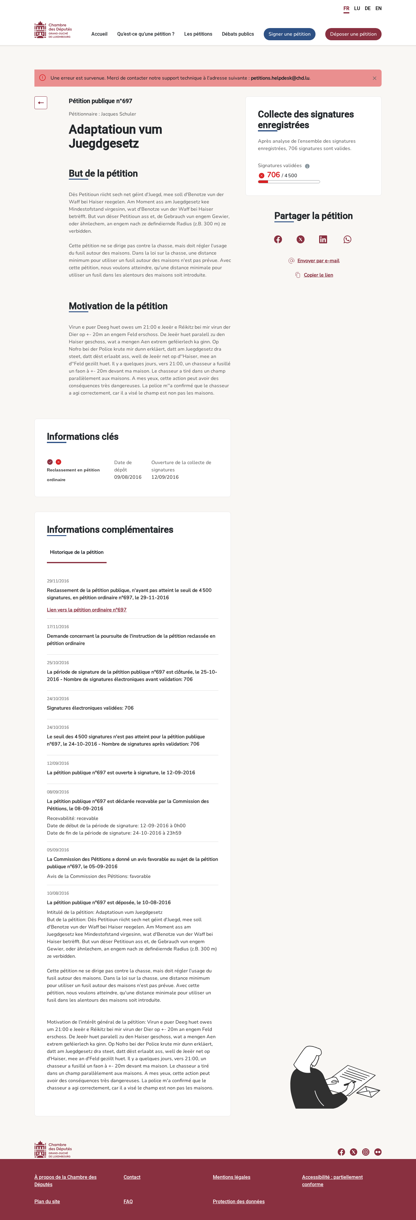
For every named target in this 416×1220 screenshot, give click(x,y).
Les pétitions (198, 34)
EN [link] (378, 8)
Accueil (99, 34)
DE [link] (368, 8)
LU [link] (357, 8)
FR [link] (346, 8)
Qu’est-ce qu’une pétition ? (146, 34)
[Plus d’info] (307, 165)
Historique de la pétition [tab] (77, 552)
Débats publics (238, 34)
